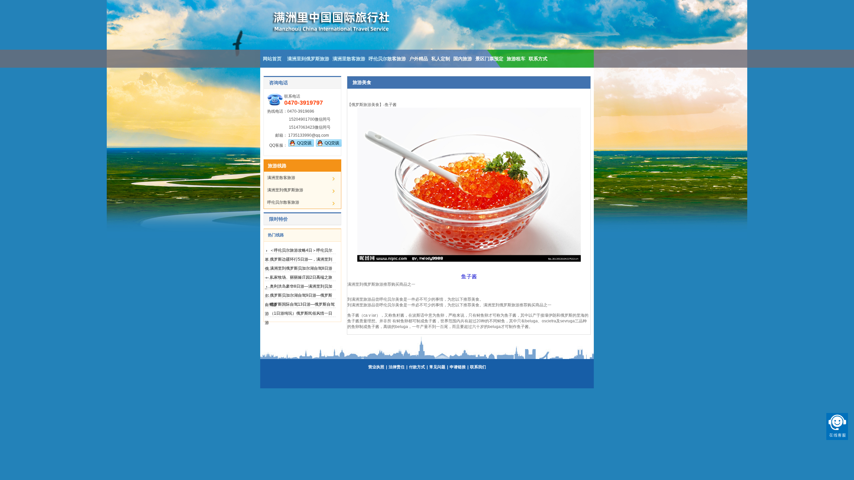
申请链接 (458, 367)
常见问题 (437, 367)
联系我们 (478, 367)
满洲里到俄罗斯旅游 (308, 58)
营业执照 (376, 367)
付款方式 (417, 367)
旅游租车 (516, 58)
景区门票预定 (489, 58)
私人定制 (440, 58)
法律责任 (397, 367)
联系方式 (538, 58)
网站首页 (272, 58)
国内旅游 (462, 58)
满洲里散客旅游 (349, 58)
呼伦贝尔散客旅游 (387, 58)
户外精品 (418, 58)
